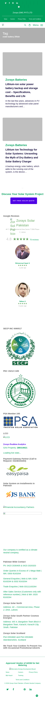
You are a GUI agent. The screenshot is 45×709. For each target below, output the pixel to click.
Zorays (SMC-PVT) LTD (22, 13)
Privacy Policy (33, 672)
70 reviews (34, 240)
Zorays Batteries (16, 79)
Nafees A (22, 301)
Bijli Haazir (9, 675)
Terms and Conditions (22, 679)
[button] (38, 25)
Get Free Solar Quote (24, 201)
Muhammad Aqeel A (22, 263)
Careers (20, 672)
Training (20, 675)
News (7, 672)
